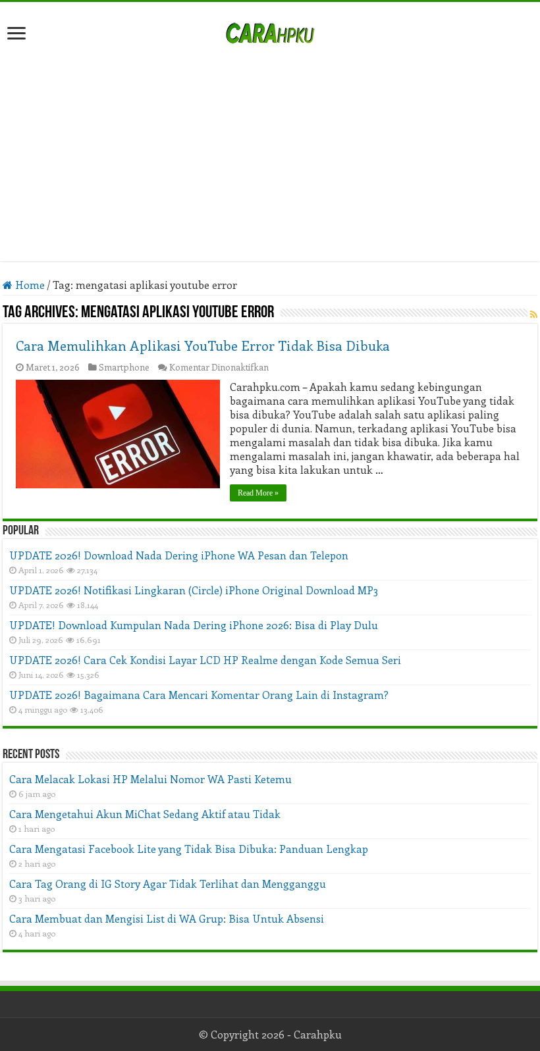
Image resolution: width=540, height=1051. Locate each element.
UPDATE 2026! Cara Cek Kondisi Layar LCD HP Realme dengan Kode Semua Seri (205, 660)
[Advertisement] (270, 146)
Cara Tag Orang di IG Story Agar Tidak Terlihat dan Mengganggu (167, 883)
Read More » (258, 493)
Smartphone (124, 367)
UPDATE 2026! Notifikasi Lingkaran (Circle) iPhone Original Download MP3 (193, 590)
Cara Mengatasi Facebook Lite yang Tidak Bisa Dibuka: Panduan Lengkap (188, 849)
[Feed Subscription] (533, 314)
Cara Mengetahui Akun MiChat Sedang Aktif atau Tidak (145, 814)
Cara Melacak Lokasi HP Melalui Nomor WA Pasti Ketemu (150, 779)
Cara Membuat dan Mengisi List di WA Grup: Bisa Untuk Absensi (166, 918)
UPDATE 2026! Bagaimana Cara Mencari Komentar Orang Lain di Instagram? (199, 695)
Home (29, 285)
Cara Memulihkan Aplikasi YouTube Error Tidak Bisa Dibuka (203, 345)
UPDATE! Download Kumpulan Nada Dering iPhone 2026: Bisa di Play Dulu (193, 625)
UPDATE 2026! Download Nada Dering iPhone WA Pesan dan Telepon (178, 555)
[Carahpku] (270, 31)
